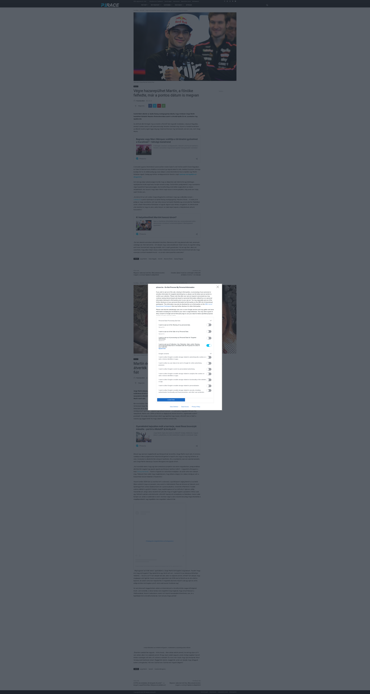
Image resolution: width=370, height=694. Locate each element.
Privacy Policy (196, 406)
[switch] (208, 325)
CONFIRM (171, 400)
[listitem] (185, 321)
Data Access (185, 406)
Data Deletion (174, 406)
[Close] (218, 287)
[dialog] (185, 347)
